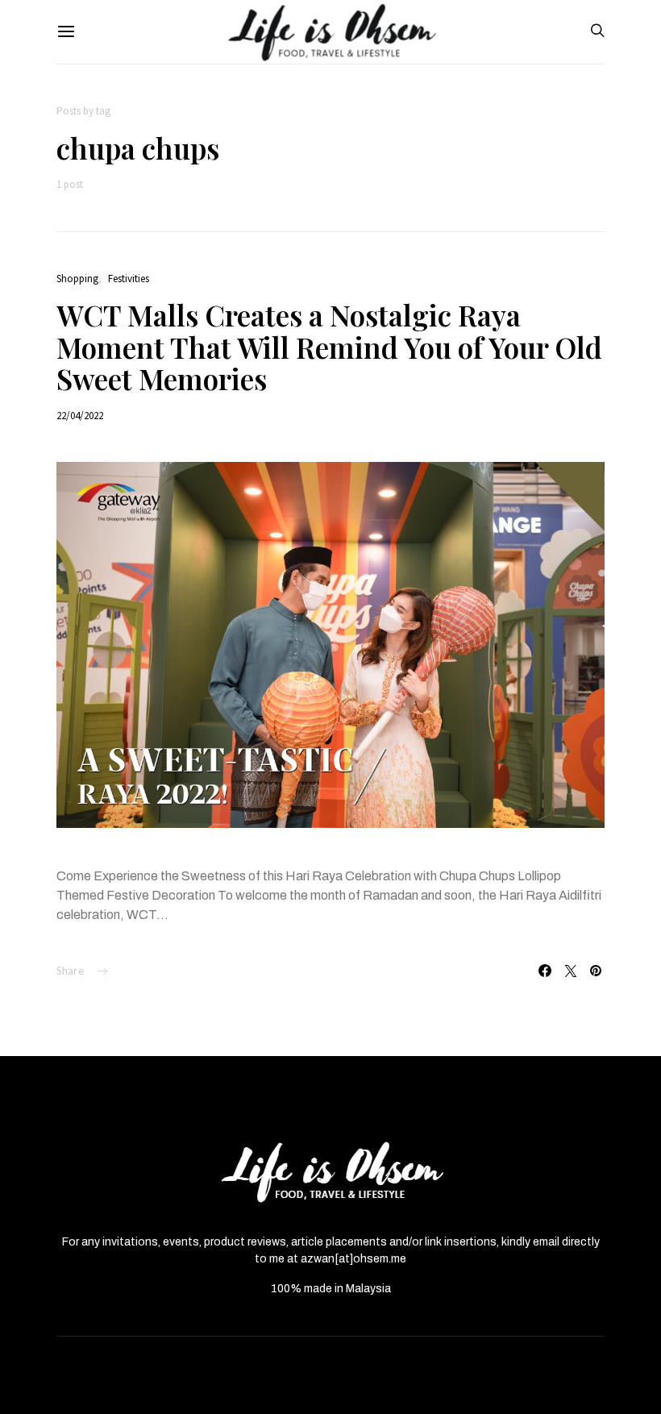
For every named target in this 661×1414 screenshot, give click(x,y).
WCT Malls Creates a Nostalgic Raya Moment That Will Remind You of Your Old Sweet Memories (329, 346)
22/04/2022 (79, 415)
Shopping (77, 278)
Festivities (128, 278)
